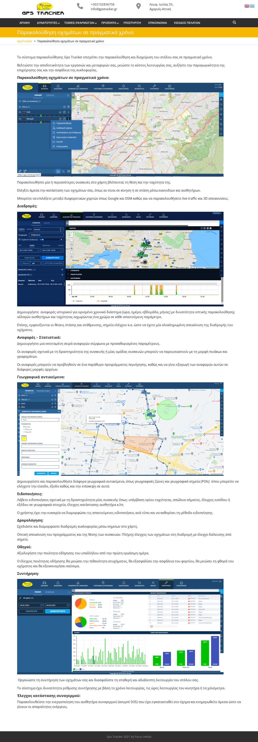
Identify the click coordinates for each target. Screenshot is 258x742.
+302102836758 (102, 4)
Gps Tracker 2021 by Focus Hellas (129, 737)
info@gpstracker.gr (104, 9)
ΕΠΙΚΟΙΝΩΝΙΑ (157, 23)
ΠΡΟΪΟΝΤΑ (108, 23)
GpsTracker (24, 41)
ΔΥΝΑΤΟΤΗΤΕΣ (47, 23)
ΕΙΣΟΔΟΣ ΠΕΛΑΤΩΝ (187, 23)
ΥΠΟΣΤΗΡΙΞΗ (132, 23)
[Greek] (252, 5)
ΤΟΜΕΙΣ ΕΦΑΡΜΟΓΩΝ (79, 23)
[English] (247, 5)
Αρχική (25, 23)
